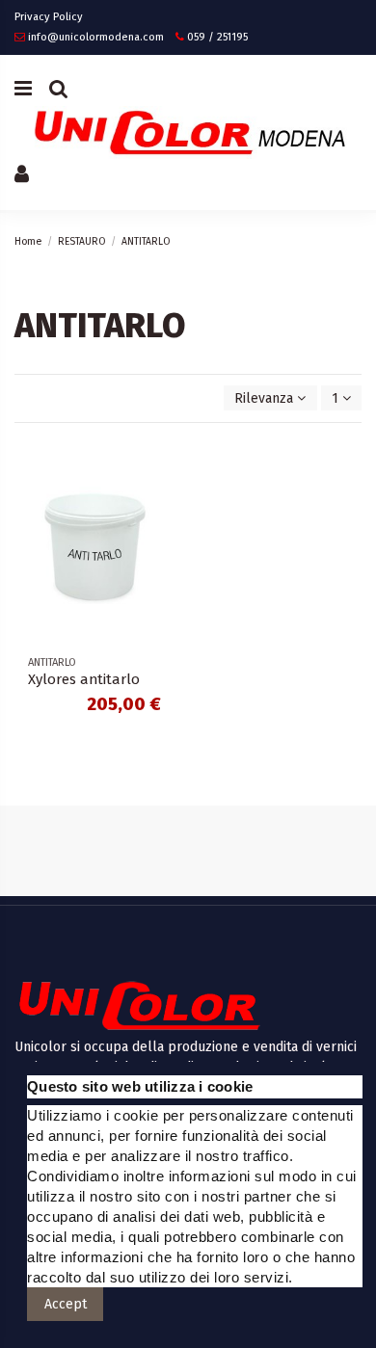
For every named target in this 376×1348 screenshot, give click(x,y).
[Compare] (160, 498)
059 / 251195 (217, 37)
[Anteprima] (160, 531)
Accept (65, 1304)
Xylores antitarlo (84, 679)
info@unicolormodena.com (96, 37)
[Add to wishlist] (160, 464)
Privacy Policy (48, 17)
